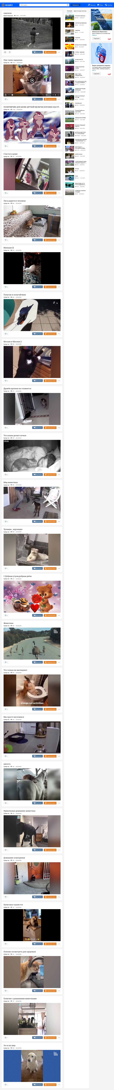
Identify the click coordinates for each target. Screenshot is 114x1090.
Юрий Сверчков (8, 16)
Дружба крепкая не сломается (17, 388)
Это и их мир (9, 1045)
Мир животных (11, 482)
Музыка (92, 5)
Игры (101, 5)
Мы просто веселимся (14, 717)
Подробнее (96, 38)
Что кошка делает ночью (15, 435)
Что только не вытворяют (15, 670)
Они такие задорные (13, 60)
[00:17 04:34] (32, 33)
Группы (109, 5)
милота (7, 764)
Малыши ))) (9, 248)
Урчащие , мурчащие (13, 529)
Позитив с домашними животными (20, 999)
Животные (8, 623)
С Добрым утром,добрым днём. (18, 576)
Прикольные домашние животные (19, 811)
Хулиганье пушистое (13, 905)
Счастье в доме (11, 154)
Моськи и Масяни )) (13, 342)
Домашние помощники (14, 858)
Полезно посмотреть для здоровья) (20, 952)
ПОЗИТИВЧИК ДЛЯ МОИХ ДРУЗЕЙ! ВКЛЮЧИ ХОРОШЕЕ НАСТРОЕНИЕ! (32, 107)
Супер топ (6, 62)
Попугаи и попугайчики (15, 295)
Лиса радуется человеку (15, 201)
